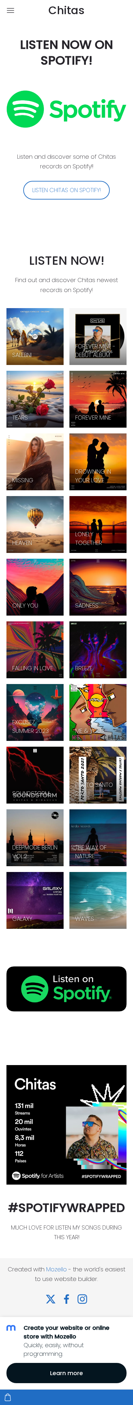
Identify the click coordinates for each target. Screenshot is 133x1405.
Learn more (66, 1373)
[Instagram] (82, 1299)
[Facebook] (66, 1299)
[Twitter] (51, 1299)
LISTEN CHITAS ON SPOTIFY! (66, 190)
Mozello (56, 1269)
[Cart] (7, 1397)
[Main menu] (10, 10)
